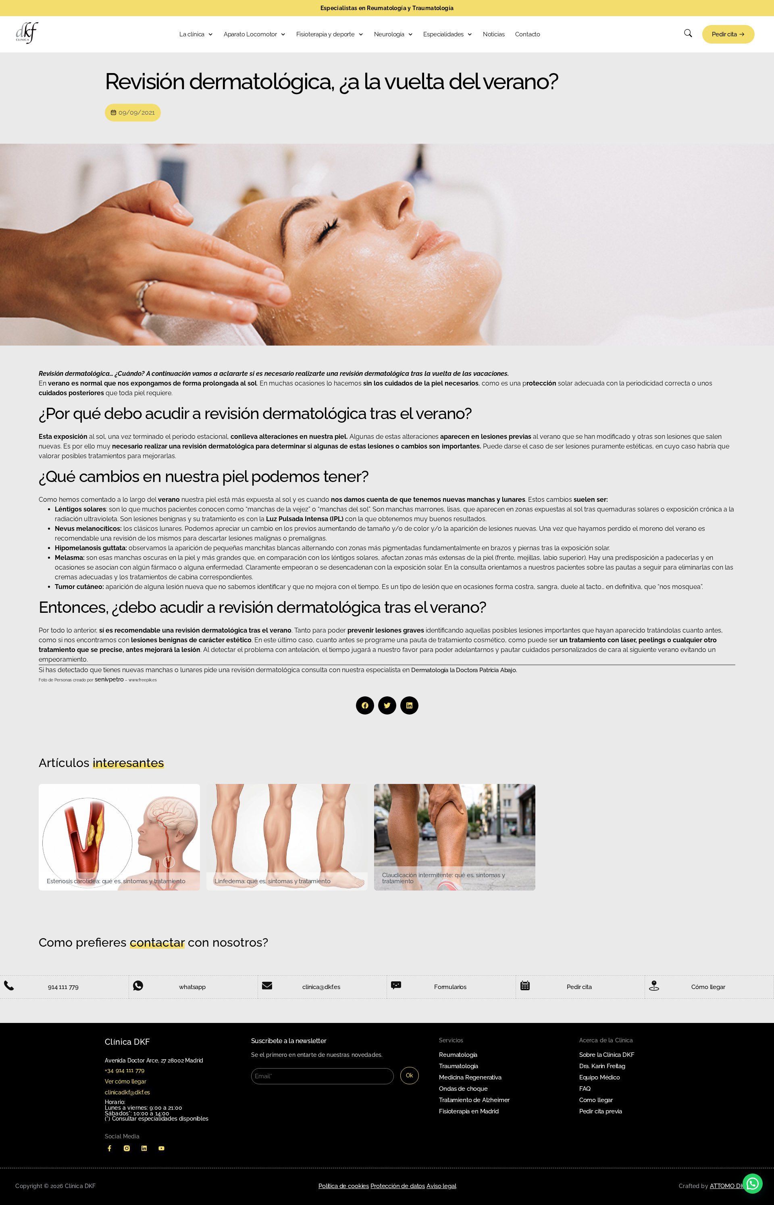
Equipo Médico (599, 1077)
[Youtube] (161, 1148)
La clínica (191, 34)
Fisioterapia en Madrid (468, 1111)
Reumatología (458, 1054)
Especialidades (443, 34)
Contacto (527, 34)
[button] (365, 705)
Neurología (389, 34)
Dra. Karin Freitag (602, 1066)
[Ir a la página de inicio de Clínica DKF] (27, 33)
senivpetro (110, 679)
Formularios (450, 987)
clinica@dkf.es (321, 987)
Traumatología (458, 1066)
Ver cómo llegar (125, 1081)
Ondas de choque (463, 1088)
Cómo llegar (708, 987)
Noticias (494, 34)
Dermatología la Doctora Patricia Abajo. (464, 670)
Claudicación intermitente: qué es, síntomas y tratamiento (443, 878)
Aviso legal (441, 1186)
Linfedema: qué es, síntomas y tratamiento (272, 881)
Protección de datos (397, 1186)
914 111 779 (63, 987)
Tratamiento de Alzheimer (474, 1100)
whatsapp (192, 987)
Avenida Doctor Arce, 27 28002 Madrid (154, 1060)
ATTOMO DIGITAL (734, 1186)
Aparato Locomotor (250, 34)
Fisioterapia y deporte (325, 34)
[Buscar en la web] (688, 35)
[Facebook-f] (109, 1148)
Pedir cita (579, 987)
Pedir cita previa (600, 1111)
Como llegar (596, 1100)
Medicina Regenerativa (470, 1077)
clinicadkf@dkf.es (127, 1092)
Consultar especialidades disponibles (160, 1118)
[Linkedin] (144, 1148)
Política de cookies (343, 1186)
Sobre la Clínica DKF (607, 1054)
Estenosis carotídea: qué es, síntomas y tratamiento (116, 881)
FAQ (585, 1088)
